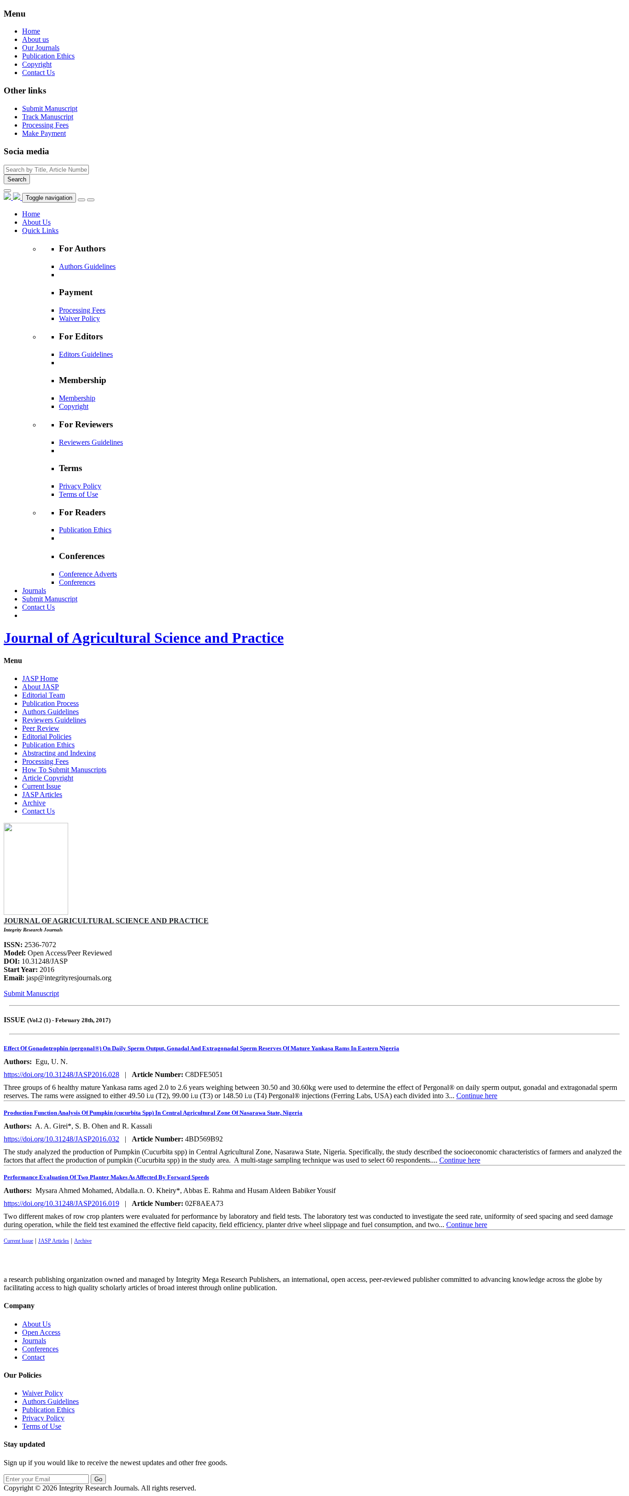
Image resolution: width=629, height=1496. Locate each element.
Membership (77, 398)
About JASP (40, 687)
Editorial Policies (46, 736)
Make (44, 133)
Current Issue (41, 786)
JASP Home (40, 678)
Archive (34, 803)
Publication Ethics (48, 56)
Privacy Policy (80, 486)
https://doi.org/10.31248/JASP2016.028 (61, 1074)
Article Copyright (47, 778)
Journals (34, 1341)
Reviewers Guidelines (91, 442)
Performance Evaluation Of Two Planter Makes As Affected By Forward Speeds (106, 1177)
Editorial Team (43, 695)
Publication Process (50, 703)
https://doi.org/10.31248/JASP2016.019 (61, 1203)
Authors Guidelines (87, 266)
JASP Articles (42, 794)
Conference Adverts (88, 574)
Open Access (41, 1332)
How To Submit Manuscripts (64, 770)
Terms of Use (78, 494)
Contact (33, 1357)
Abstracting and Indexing (59, 753)
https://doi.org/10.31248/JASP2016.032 (61, 1139)
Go (98, 1479)
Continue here (476, 1096)
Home (31, 31)
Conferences (77, 582)
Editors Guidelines (86, 354)
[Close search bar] (7, 190)
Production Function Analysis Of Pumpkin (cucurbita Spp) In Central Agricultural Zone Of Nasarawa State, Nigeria (153, 1112)
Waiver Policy (79, 318)
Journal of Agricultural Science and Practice (144, 637)
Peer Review (40, 728)
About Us (36, 1324)
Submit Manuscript (31, 993)
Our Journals (40, 48)
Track (47, 117)
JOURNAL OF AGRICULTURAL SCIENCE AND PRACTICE (106, 921)
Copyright (37, 64)
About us (35, 39)
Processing (45, 125)
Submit (49, 108)
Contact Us (38, 72)
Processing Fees (82, 310)
